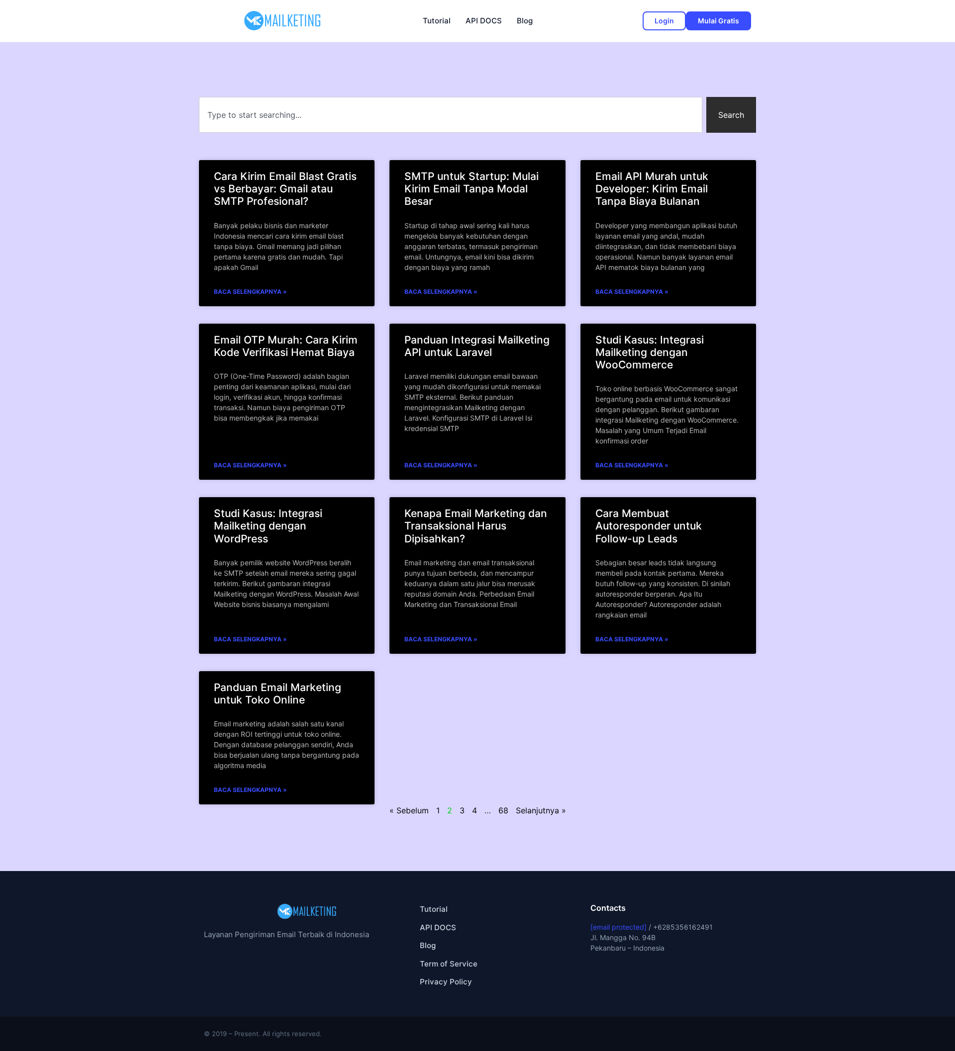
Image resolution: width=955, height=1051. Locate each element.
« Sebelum (409, 810)
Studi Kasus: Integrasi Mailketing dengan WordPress (268, 525)
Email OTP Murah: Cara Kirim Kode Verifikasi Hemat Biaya (286, 346)
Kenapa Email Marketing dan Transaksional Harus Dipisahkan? (475, 525)
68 (503, 810)
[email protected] (618, 927)
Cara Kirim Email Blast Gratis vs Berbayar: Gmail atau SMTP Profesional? (285, 188)
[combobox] (450, 115)
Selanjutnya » (541, 810)
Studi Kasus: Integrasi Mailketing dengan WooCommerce (649, 352)
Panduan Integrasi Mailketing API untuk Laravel (477, 346)
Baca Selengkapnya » (250, 291)
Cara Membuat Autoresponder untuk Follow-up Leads (648, 525)
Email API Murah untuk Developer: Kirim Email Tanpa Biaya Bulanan (651, 188)
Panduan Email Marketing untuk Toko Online (277, 693)
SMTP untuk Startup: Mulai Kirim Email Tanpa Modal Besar (471, 188)
